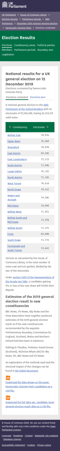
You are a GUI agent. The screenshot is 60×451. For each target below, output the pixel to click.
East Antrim (14, 153)
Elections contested (17, 97)
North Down (14, 189)
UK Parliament (9, 15)
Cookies (31, 445)
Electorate (39, 127)
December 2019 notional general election (37, 23)
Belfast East (14, 135)
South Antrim (15, 165)
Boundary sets (45, 49)
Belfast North (15, 228)
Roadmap (18, 435)
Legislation (8, 54)
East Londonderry (17, 159)
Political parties (46, 45)
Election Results (10, 19)
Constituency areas (24, 45)
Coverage (6, 435)
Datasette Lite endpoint (46, 435)
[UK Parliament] (14, 4)
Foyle (11, 234)
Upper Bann (14, 141)
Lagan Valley (15, 171)
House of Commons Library (33, 15)
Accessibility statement (13, 445)
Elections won (37, 97)
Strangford (13, 147)
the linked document (26, 370)
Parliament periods (32, 19)
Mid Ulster (13, 205)
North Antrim (15, 177)
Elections (7, 45)
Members (7, 49)
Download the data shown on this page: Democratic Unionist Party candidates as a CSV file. (29, 386)
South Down (14, 240)
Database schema (12, 439)
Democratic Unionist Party (19, 28)
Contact (29, 435)
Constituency (20, 127)
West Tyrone (14, 183)
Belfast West (15, 211)
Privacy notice (44, 445)
